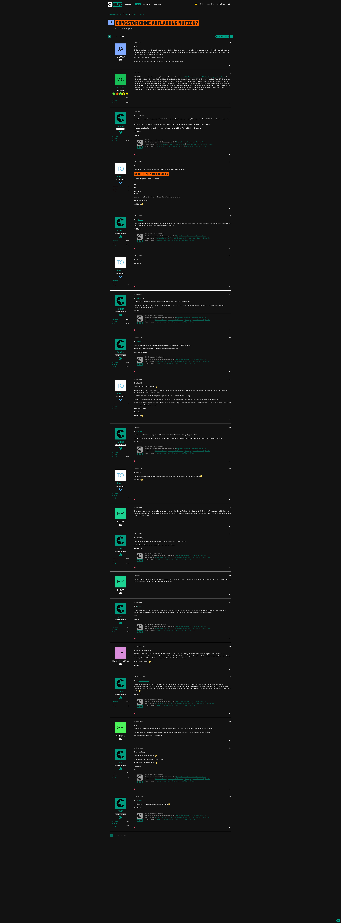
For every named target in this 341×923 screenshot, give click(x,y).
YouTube (204, 146)
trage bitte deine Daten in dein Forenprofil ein (191, 142)
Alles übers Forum (161, 628)
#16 (230, 646)
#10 (230, 427)
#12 (230, 507)
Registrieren (221, 4)
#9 (230, 379)
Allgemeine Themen (161, 144)
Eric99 (139, 606)
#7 (230, 294)
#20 (230, 797)
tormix (141, 220)
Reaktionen (115, 98)
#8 (230, 338)
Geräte (207, 238)
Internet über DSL (198, 238)
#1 (230, 43)
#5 (230, 216)
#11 (230, 469)
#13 (230, 534)
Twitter (187, 146)
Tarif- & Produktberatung (177, 144)
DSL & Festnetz (202, 144)
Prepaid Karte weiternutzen (190, 77)
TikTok (192, 240)
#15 (230, 602)
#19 (230, 748)
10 (120, 36)
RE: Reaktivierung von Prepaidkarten (214, 77)
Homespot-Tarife (191, 144)
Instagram (195, 146)
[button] (200, 4)
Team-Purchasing (144, 681)
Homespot (188, 238)
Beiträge (114, 102)
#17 (230, 677)
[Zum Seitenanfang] (338, 920)
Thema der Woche (161, 146)
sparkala (140, 801)
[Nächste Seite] (123, 36)
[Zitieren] (229, 65)
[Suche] (229, 4)
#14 (230, 575)
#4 (230, 162)
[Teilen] (231, 36)
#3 (230, 111)
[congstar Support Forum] (115, 4)
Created (171, 146)
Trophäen (114, 100)
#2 (230, 73)
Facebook (179, 146)
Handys (211, 144)
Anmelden (210, 4)
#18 (230, 721)
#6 (230, 256)
